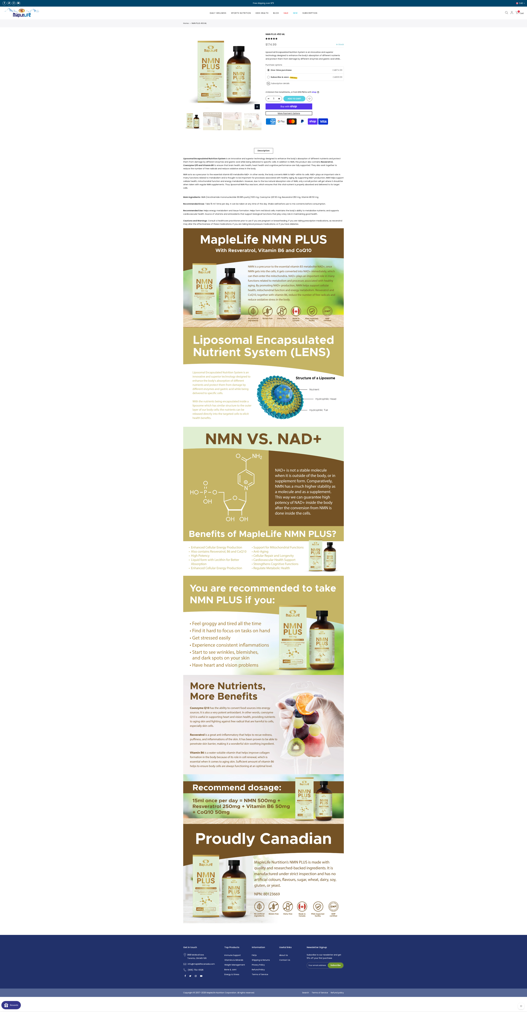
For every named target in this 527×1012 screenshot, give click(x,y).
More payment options (289, 113)
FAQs (254, 955)
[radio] (268, 69)
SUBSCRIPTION (309, 13)
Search (305, 992)
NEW (295, 13)
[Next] (257, 72)
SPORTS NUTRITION (241, 13)
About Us (283, 955)
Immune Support (232, 955)
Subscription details (280, 83)
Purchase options (274, 65)
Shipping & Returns (261, 960)
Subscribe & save (284, 77)
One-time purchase (281, 70)
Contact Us (284, 960)
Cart (521, 13)
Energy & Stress (231, 974)
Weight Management (234, 964)
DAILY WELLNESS (218, 13)
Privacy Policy (258, 964)
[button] (272, 38)
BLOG (276, 13)
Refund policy (337, 992)
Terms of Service (260, 974)
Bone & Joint (230, 969)
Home (186, 23)
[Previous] (188, 72)
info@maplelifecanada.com (201, 964)
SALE (286, 13)
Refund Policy (258, 969)
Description (264, 150)
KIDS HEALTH (262, 13)
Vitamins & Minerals (233, 960)
